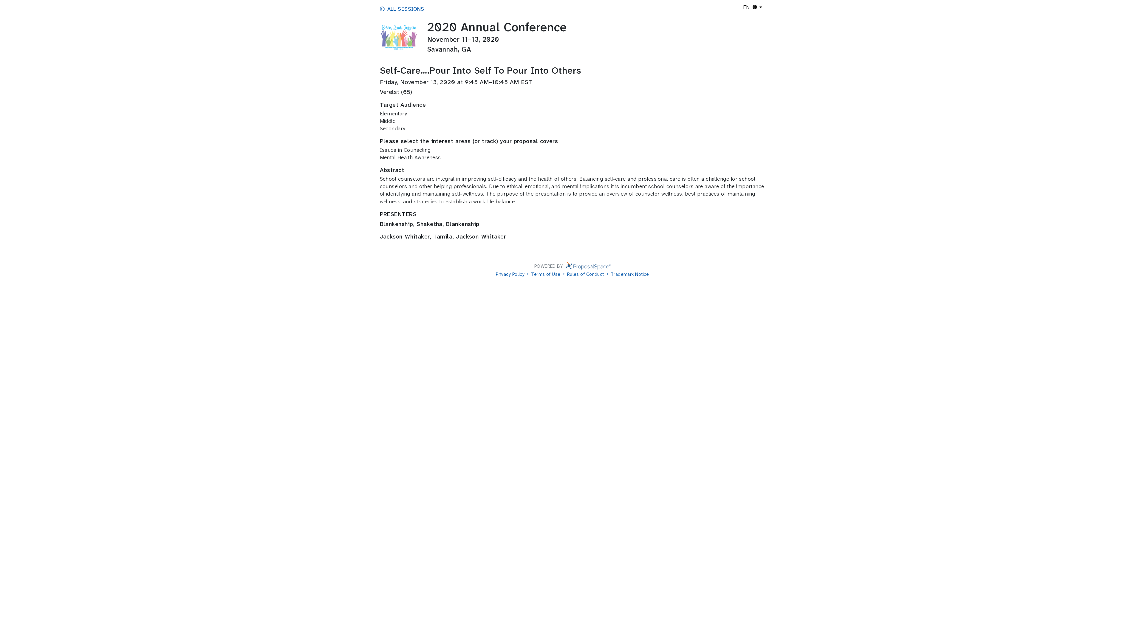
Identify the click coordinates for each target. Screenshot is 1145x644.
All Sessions (405, 9)
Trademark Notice (630, 274)
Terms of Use (545, 274)
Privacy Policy (510, 274)
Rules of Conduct (585, 274)
